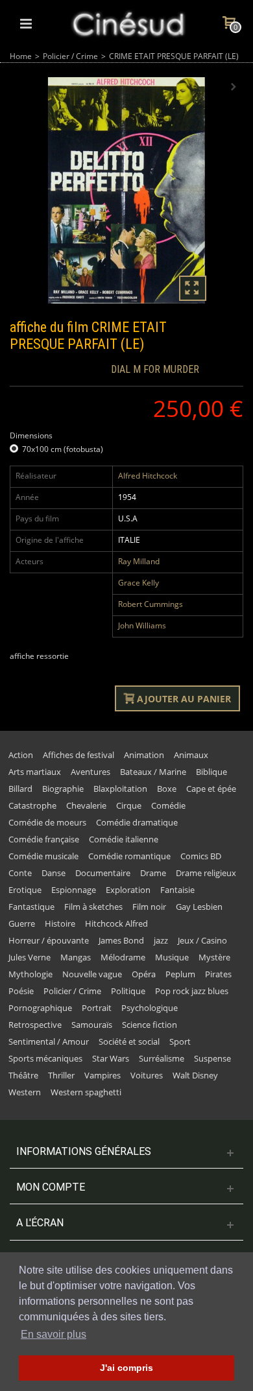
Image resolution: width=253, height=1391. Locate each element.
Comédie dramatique (137, 822)
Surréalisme (161, 1058)
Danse (54, 873)
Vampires (102, 1075)
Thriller (61, 1075)
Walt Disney (195, 1075)
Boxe (166, 788)
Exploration (128, 890)
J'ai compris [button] (126, 1367)
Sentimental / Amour (48, 1041)
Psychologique (149, 1008)
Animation (144, 755)
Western (24, 1092)
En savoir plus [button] (53, 1334)
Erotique (25, 890)
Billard (20, 788)
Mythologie (30, 974)
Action (20, 755)
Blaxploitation (120, 788)
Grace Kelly (138, 582)
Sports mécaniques (45, 1058)
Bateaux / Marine (153, 772)
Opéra (144, 974)
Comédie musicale (43, 856)
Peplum (180, 974)
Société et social (129, 1041)
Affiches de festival (78, 755)
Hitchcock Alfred (116, 923)
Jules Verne (29, 957)
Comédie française (43, 839)
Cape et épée (211, 788)
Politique (128, 991)
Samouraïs (91, 1024)
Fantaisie (177, 890)
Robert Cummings (150, 604)
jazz (161, 940)
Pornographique (40, 1008)
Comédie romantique (129, 856)
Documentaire (102, 873)
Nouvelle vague (92, 974)
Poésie (21, 991)
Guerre (21, 923)
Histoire (60, 923)
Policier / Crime (70, 56)
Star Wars (110, 1058)
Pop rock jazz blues (191, 991)
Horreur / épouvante (48, 940)
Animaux (191, 755)
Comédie (168, 805)
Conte (20, 873)
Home (21, 56)
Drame (153, 873)
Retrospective (35, 1024)
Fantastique (31, 906)
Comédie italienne (123, 839)
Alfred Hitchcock (147, 475)
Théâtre (23, 1075)
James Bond (121, 940)
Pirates (218, 974)
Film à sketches (93, 906)
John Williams (142, 625)
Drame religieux (206, 873)
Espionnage (73, 890)
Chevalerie (86, 805)
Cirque (128, 805)
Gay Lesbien (199, 906)
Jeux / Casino (202, 940)
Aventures (90, 772)
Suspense (212, 1058)
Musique (172, 957)
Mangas (75, 957)
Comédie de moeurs (47, 822)
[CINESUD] (127, 22)
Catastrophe (32, 805)
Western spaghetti (86, 1092)
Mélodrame (123, 957)
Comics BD (200, 856)
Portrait (97, 1008)
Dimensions (32, 435)
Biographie (63, 788)
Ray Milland (139, 561)
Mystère (214, 957)
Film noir (149, 906)
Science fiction (149, 1024)
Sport (180, 1041)
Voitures (146, 1075)
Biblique (211, 772)
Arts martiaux (34, 772)
